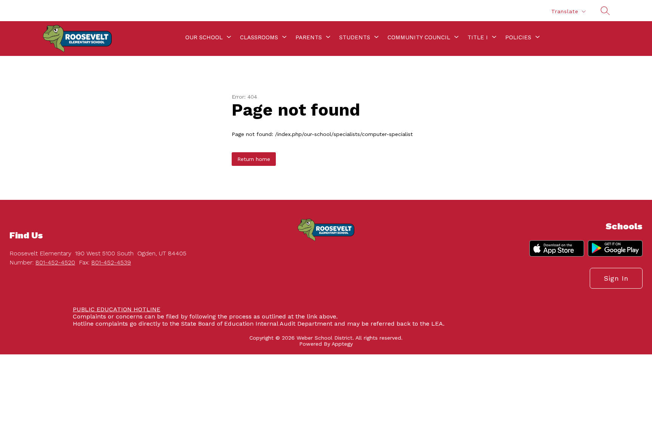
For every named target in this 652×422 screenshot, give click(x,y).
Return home (253, 159)
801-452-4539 (111, 262)
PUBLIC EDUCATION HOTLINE (116, 309)
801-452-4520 (55, 262)
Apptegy (342, 344)
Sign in (616, 278)
